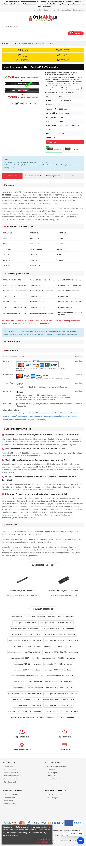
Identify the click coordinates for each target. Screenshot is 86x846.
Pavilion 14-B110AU (37, 285)
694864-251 (34, 233)
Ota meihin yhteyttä (55, 794)
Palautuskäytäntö (53, 779)
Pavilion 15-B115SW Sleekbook (69, 302)
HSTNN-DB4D (62, 249)
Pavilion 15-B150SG (37, 307)
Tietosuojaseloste (11, 779)
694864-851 (8, 238)
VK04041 (60, 260)
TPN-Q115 (33, 255)
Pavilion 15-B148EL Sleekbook (14, 307)
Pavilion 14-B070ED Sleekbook (69, 280)
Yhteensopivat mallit (33, 176)
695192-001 (34, 238)
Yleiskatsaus (12, 176)
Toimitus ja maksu (53, 176)
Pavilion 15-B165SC (64, 307)
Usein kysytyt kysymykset (57, 766)
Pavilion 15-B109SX (64, 296)
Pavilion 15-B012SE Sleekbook (68, 291)
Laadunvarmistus (11, 773)
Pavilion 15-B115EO (37, 302)
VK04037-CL (35, 260)
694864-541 (62, 233)
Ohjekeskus (51, 769)
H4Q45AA (7, 249)
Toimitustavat (9, 797)
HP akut (13, 43)
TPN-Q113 (6, 255)
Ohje (73, 176)
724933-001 (61, 244)
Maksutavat (8, 801)
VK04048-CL (35, 266)
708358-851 (8, 244)
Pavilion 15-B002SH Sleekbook (15, 291)
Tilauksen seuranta (11, 794)
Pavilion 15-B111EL (9, 302)
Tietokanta (51, 776)
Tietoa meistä (9, 766)
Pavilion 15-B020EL (10, 296)
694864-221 (7, 233)
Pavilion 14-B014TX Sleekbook (42, 280)
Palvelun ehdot (10, 782)
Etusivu (5, 43)
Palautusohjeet (52, 797)
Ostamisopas (52, 773)
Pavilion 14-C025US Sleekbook (69, 285)
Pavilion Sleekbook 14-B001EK (14, 314)
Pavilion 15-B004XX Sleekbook (42, 291)
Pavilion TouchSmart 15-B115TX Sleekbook (69, 314)
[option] (21, 87)
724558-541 (35, 244)
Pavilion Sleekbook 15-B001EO (42, 314)
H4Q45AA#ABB (36, 249)
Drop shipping (9, 804)
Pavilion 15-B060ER (37, 296)
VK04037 (6, 260)
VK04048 (6, 266)
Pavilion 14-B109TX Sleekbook (15, 285)
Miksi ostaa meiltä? (11, 776)
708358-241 (61, 238)
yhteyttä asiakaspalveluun (29, 323)
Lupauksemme (10, 769)
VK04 (59, 255)
